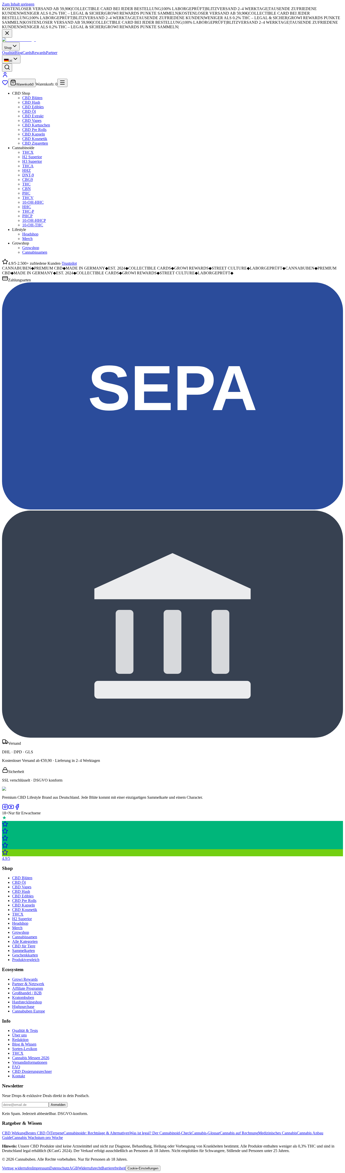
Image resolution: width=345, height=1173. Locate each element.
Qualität (8, 52)
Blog (18, 52)
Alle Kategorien (25, 941)
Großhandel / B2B (27, 993)
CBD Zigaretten (35, 143)
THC (26, 184)
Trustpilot (69, 263)
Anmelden (58, 1105)
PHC (26, 193)
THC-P (28, 211)
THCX (28, 152)
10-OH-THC (32, 225)
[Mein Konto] (5, 76)
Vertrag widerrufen (17, 1168)
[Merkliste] (5, 84)
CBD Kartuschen (36, 125)
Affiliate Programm (27, 988)
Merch (27, 238)
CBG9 (27, 179)
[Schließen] (7, 33)
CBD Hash (31, 102)
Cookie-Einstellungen (143, 1168)
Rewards (39, 52)
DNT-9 (28, 175)
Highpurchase (23, 1006)
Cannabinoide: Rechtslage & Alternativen (96, 1133)
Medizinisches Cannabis (277, 1133)
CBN (26, 188)
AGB (73, 1168)
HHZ (26, 170)
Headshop (30, 234)
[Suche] (7, 67)
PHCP (27, 216)
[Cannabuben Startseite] (19, 40)
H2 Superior (32, 157)
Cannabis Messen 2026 (30, 1058)
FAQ (16, 1067)
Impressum (41, 1168)
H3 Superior (32, 161)
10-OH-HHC (33, 202)
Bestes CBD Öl (38, 1133)
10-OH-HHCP (34, 220)
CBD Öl (29, 111)
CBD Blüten (32, 98)
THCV (28, 198)
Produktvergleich (25, 959)
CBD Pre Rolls (34, 129)
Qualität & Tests (25, 1030)
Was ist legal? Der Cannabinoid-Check (160, 1133)
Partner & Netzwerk (28, 984)
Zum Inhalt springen (18, 4)
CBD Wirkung (14, 1133)
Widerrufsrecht (90, 1168)
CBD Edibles (33, 107)
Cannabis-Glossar (205, 1133)
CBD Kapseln (33, 134)
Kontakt (18, 1076)
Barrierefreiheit (114, 1168)
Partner (51, 52)
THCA (28, 166)
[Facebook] (17, 808)
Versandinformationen (29, 1062)
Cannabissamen (34, 252)
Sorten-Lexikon (24, 1049)
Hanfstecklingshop (27, 1002)
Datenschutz (59, 1168)
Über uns (19, 1035)
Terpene (57, 1133)
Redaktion (20, 1039)
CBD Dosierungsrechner (32, 1071)
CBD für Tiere (23, 946)
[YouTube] (11, 808)
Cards (27, 52)
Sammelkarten (23, 950)
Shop (8, 48)
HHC (26, 207)
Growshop (30, 248)
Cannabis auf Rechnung (239, 1133)
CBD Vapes (31, 120)
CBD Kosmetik (34, 139)
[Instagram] (5, 808)
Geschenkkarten (25, 955)
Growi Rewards (25, 979)
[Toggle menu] (62, 83)
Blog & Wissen (24, 1044)
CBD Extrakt (32, 116)
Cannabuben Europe (28, 1011)
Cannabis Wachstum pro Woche (37, 1137)
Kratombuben (23, 997)
